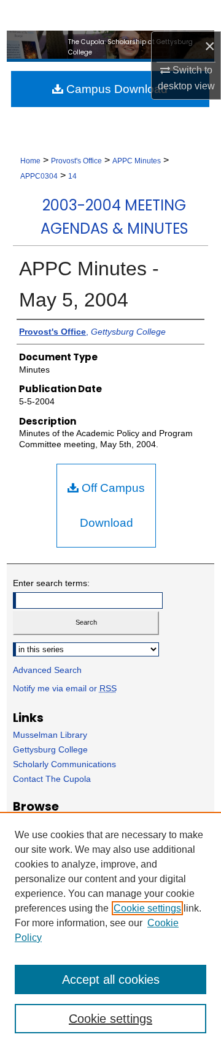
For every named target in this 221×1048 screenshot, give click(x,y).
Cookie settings (147, 908)
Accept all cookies (111, 979)
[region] (110, 930)
